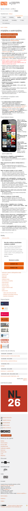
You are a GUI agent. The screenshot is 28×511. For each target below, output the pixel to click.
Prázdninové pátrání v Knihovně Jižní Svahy (10, 355)
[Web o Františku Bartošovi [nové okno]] (5, 323)
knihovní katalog (15, 40)
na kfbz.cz (13, 8)
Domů (2, 27)
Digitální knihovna (7, 420)
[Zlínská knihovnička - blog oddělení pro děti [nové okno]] (5, 318)
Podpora (3, 501)
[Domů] (4, 4)
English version (6, 425)
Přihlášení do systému (26, 505)
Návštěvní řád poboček (8, 296)
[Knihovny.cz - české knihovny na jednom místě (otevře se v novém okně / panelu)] (5, 312)
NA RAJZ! (3, 366)
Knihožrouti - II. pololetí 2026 (7, 371)
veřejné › (25, 378)
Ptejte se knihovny (7, 427)
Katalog (11, 17)
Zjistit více (6, 256)
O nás (22, 20)
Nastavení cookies (14, 260)
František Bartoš (6, 422)
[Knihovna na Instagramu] (7, 430)
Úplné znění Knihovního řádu (9, 292)
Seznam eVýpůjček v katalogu (8, 36)
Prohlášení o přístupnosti (6, 506)
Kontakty (14, 20)
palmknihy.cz (14, 60)
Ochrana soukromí (12, 505)
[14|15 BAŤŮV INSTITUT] (6, 476)
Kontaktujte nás (17, 506)
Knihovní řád (5, 290)
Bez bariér (5, 20)
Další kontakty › (4, 495)
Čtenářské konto (4, 446)
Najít (2, 8)
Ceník (3, 289)
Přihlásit (10, 13)
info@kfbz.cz (7, 489)
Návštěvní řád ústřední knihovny (10, 294)
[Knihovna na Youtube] (9, 430)
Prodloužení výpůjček (5, 448)
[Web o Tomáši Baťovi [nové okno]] (5, 345)
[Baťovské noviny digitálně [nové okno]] (5, 328)
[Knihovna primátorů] (5, 334)
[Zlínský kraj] (5, 461)
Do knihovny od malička (7, 280)
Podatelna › (3, 498)
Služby (19, 17)
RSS (13, 506)
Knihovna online (5, 238)
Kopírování (4, 275)
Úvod (4, 17)
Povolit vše (14, 267)
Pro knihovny (6, 23)
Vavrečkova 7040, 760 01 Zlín (7, 485)
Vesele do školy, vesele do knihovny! (9, 360)
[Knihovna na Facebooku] (2, 430)
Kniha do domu (5, 282)
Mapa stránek (19, 505)
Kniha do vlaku (5, 284)
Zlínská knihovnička (7, 417)
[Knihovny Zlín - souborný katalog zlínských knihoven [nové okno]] (5, 339)
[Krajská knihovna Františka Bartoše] (14, 3)
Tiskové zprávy (4, 442)
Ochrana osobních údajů (7, 287)
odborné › (25, 379)
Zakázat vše (14, 263)
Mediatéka (4, 277)
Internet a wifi (5, 274)
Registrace (3, 455)
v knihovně (6, 8)
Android (11, 110)
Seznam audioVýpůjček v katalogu (9, 34)
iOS (13, 51)
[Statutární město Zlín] (6, 468)
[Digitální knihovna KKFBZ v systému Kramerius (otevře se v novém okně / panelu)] (5, 307)
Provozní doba (4, 444)
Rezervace (3, 450)
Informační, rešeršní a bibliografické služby (11, 272)
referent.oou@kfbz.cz (21, 493)
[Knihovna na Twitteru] (4, 430)
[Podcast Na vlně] (5, 302)
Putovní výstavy (5, 285)
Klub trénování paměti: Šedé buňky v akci (10, 376)
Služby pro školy (5, 279)
